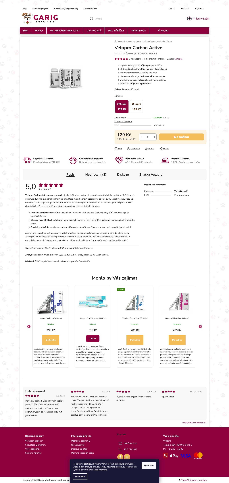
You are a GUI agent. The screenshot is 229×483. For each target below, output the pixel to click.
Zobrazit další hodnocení (193, 422)
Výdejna (167, 440)
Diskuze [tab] (123, 174)
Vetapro (178, 58)
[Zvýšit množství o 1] (154, 137)
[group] (51, 326)
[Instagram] (127, 457)
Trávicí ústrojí (180, 191)
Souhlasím (149, 465)
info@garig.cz (130, 443)
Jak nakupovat (77, 444)
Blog (24, 8)
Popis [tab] (70, 174)
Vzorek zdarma (90, 8)
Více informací (100, 469)
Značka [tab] (151, 174)
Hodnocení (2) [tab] (95, 174)
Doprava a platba (79, 448)
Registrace (199, 8)
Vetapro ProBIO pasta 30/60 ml (93, 318)
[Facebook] (120, 457)
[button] (51, 346)
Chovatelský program (35, 444)
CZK (171, 8)
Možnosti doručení (123, 121)
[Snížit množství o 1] (141, 137)
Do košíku (181, 137)
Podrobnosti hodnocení (154, 58)
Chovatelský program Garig (66, 8)
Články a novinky (33, 452)
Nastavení (80, 476)
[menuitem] (25, 30)
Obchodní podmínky (80, 440)
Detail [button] (93, 338)
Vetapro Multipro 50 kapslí (51, 318)
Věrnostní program (40, 8)
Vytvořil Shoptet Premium (194, 480)
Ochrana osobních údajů (82, 452)
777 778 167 (130, 449)
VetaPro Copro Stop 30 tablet (134, 318)
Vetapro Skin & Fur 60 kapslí (177, 318)
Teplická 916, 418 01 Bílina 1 (177, 444)
